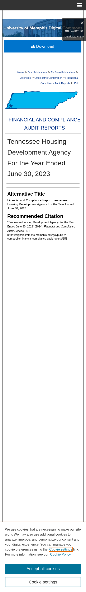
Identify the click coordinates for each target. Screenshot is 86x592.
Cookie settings (60, 549)
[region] (43, 557)
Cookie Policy (60, 554)
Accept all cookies (43, 568)
